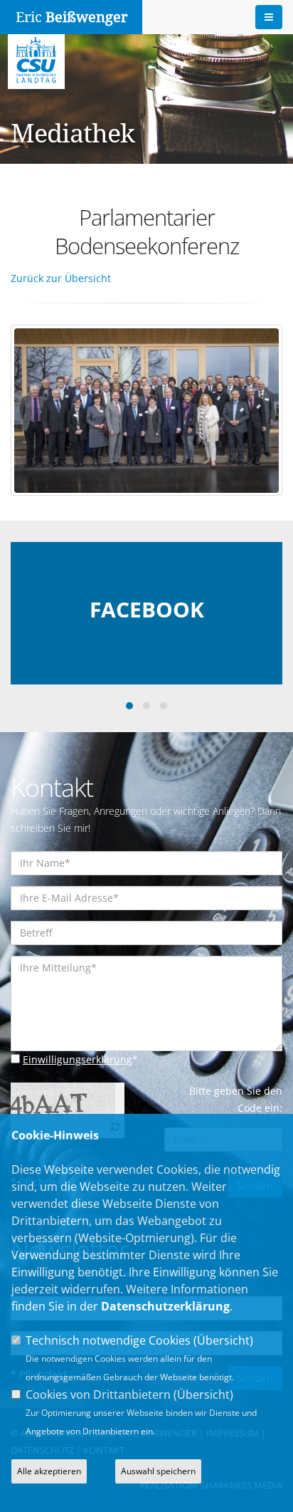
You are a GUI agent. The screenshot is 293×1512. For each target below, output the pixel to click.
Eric (71, 17)
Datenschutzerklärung (165, 1306)
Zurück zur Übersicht (61, 278)
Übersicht (223, 1340)
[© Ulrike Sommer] (149, 403)
